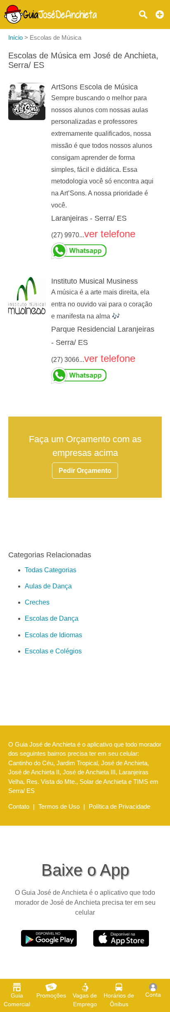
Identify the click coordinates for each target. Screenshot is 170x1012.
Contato (18, 806)
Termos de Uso (59, 806)
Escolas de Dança (51, 618)
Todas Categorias (50, 569)
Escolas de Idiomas (53, 635)
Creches (37, 602)
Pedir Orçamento (85, 470)
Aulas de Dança (48, 586)
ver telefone (109, 233)
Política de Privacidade (119, 806)
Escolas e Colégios (53, 651)
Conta (153, 994)
